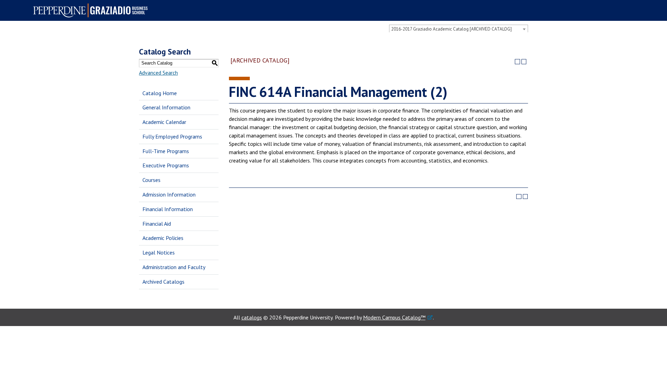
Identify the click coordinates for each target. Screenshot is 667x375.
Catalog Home (159, 93)
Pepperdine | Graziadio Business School (92, 10)
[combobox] (458, 29)
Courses (151, 179)
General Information (166, 107)
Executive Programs (165, 165)
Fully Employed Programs (172, 136)
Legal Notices (158, 252)
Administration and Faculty (173, 267)
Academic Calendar (164, 121)
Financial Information (167, 209)
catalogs (251, 317)
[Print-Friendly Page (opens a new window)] (517, 61)
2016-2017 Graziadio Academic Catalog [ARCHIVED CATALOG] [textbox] (451, 29)
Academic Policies (162, 237)
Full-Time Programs (165, 151)
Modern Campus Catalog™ (394, 317)
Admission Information (169, 194)
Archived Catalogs (163, 281)
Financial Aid (156, 223)
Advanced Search (158, 72)
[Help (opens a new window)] (524, 61)
